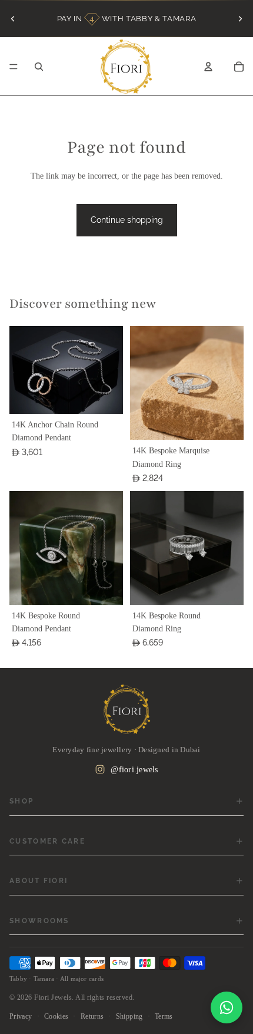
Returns (92, 1016)
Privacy (20, 1016)
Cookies (56, 1016)
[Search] (39, 67)
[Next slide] (240, 18)
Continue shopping (127, 220)
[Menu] (13, 66)
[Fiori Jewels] (126, 709)
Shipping (129, 1016)
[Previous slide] (13, 18)
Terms (164, 1016)
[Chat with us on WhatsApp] (226, 1007)
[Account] (208, 67)
